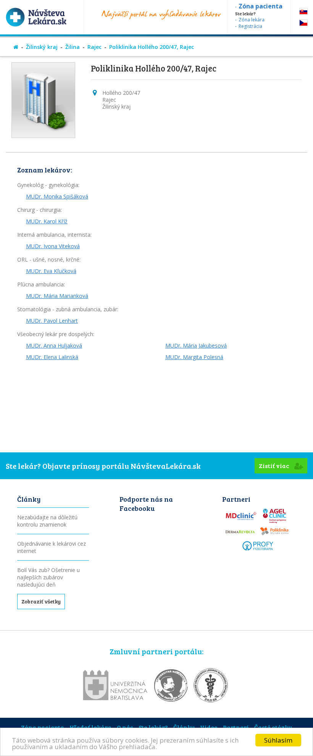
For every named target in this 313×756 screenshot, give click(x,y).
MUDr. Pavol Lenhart (52, 320)
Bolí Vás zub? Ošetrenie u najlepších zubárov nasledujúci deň (48, 577)
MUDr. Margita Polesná (194, 357)
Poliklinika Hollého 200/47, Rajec (151, 46)
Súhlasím (278, 740)
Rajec (94, 46)
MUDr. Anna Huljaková (54, 345)
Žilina (72, 46)
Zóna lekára (252, 19)
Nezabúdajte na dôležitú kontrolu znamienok (47, 521)
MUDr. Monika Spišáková (57, 196)
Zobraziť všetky (41, 601)
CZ (303, 23)
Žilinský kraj (42, 46)
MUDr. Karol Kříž (47, 221)
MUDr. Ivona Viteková (53, 246)
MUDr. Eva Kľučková (51, 271)
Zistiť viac (274, 466)
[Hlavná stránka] (15, 46)
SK (303, 11)
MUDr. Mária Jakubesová (196, 345)
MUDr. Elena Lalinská (52, 357)
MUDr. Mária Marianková (57, 295)
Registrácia (250, 26)
